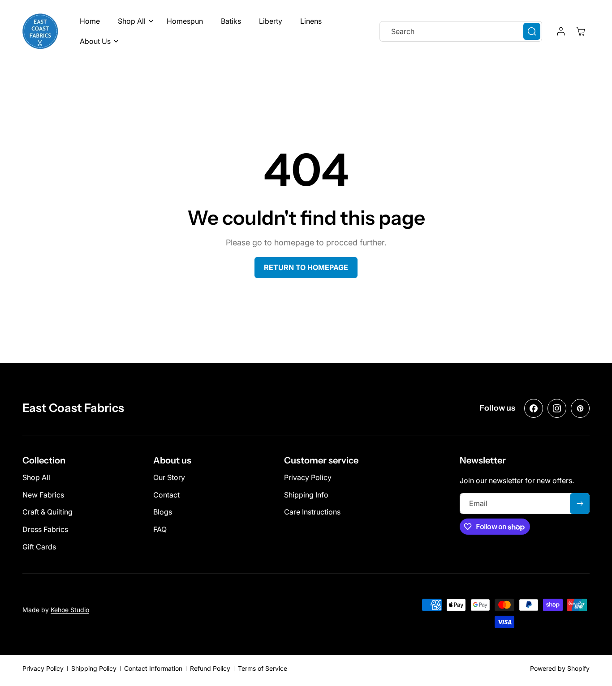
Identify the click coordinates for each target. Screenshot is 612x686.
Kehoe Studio (70, 609)
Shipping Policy (93, 668)
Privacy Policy (43, 668)
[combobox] (461, 31)
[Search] (531, 31)
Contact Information (153, 668)
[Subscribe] (580, 503)
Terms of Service (262, 668)
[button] (133, 21)
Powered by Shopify (560, 668)
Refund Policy (210, 668)
